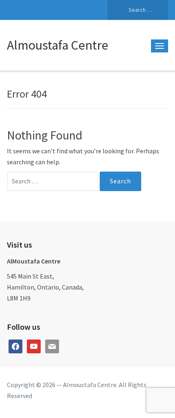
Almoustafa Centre (57, 45)
